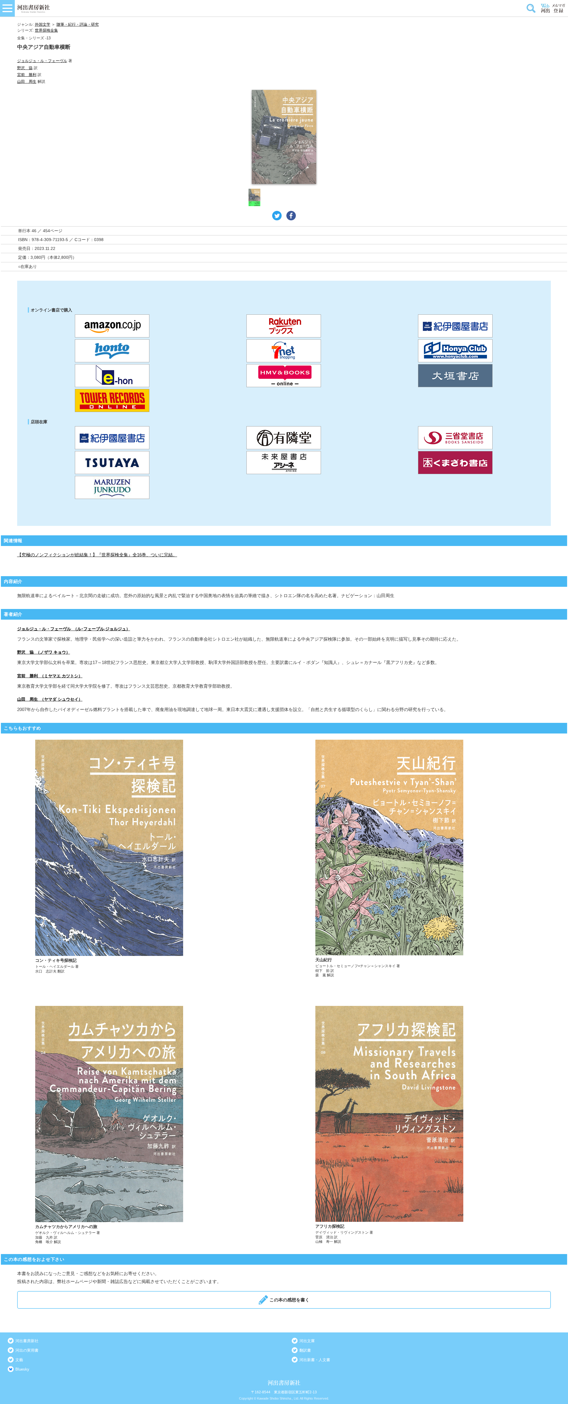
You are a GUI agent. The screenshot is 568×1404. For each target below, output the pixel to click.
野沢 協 (25, 68)
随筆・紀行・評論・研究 (78, 24)
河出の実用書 (26, 1350)
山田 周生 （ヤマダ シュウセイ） (50, 699)
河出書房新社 (26, 1341)
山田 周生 (26, 81)
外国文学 (42, 24)
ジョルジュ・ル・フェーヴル (42, 61)
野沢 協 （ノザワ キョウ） (43, 652)
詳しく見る (144, 859)
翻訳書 (305, 1350)
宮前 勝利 (26, 74)
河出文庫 (307, 1341)
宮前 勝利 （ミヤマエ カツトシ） (50, 675)
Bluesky (22, 1369)
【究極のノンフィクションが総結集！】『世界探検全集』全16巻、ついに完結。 (97, 554)
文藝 (19, 1360)
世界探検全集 (46, 30)
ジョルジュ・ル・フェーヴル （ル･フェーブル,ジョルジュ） (73, 628)
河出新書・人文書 (314, 1360)
